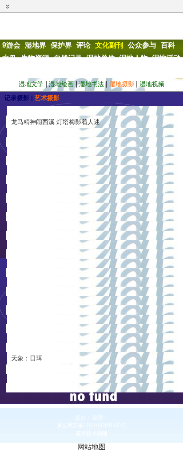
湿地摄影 (121, 84)
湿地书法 (91, 84)
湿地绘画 (61, 84)
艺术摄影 (47, 97)
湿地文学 (31, 84)
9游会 (11, 45)
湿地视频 (151, 84)
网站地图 (91, 447)
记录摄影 (16, 97)
